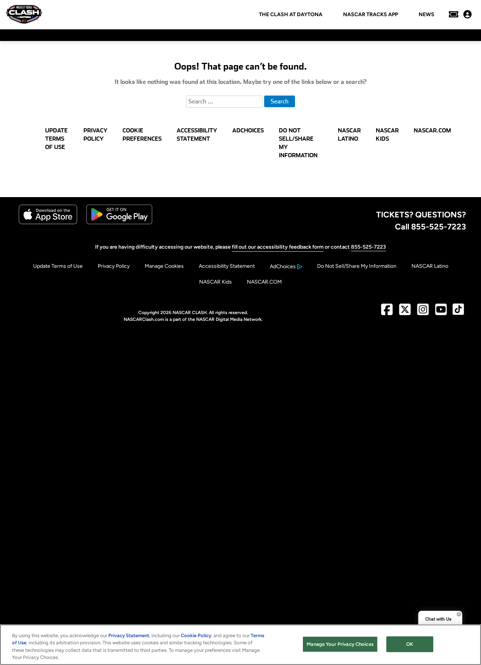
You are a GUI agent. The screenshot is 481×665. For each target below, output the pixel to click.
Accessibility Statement (227, 266)
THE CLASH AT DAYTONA (290, 15)
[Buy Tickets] (454, 14)
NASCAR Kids (215, 282)
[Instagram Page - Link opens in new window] (422, 312)
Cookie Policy (196, 635)
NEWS (426, 15)
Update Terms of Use (58, 266)
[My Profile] (467, 14)
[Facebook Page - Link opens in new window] (386, 312)
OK (409, 644)
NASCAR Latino (429, 266)
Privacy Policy (114, 266)
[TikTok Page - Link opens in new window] (458, 312)
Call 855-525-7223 (430, 226)
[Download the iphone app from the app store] (48, 222)
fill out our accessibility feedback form (278, 247)
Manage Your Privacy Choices (340, 644)
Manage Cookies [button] (164, 266)
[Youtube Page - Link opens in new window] (441, 312)
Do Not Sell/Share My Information (356, 266)
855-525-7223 (368, 247)
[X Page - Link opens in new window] (404, 312)
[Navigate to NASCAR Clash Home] (24, 14)
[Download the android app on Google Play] (119, 222)
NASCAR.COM (264, 282)
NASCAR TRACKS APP (370, 15)
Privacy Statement (128, 635)
